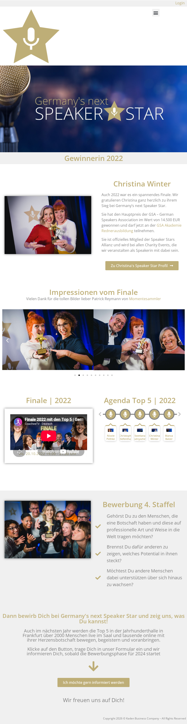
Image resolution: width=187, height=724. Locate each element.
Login (180, 2)
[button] (156, 12)
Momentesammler (145, 298)
